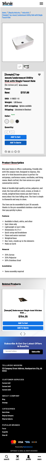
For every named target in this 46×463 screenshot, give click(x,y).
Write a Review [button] (23, 85)
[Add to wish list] (39, 74)
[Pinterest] (19, 151)
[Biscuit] (12, 121)
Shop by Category (7, 415)
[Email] (9, 151)
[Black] (17, 121)
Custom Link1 (6, 383)
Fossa (7, 89)
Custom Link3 (6, 390)
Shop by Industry (7, 419)
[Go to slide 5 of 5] (21, 334)
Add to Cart (23, 323)
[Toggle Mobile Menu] (41, 3)
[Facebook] (6, 151)
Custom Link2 (6, 386)
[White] (7, 121)
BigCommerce (28, 447)
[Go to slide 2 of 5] (24, 334)
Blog (3, 399)
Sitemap (4, 402)
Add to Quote (23, 328)
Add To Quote (15, 142)
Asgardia (5, 432)
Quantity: (9, 127)
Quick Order (6, 412)
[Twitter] (15, 151)
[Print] (12, 151)
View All (4, 435)
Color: (10, 116)
